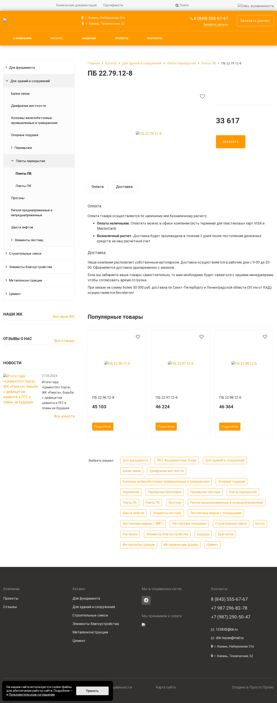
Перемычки (23, 148)
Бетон (260, 524)
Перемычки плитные (205, 492)
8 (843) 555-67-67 (211, 18)
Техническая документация (76, 5)
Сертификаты (113, 5)
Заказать (230, 142)
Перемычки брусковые (164, 492)
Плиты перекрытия (30, 161)
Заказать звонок (215, 24)
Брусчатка (226, 534)
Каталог (57, 38)
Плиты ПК (23, 186)
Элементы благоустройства (30, 267)
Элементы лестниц (28, 240)
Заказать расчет (255, 21)
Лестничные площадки (189, 524)
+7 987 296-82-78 (229, 608)
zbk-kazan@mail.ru (230, 638)
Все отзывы (64, 341)
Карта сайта (166, 687)
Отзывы (10, 607)
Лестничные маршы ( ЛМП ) (143, 524)
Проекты (121, 38)
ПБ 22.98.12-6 (230, 397)
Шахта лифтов (22, 227)
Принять (92, 691)
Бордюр (203, 534)
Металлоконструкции (25, 280)
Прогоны (17, 198)
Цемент (15, 294)
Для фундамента (22, 68)
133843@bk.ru (227, 629)
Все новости (64, 416)
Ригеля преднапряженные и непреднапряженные (31, 212)
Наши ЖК (89, 38)
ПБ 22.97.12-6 (167, 397)
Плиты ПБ (23, 174)
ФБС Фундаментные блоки (176, 460)
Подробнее (102, 426)
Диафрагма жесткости (28, 106)
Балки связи (20, 94)
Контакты (154, 38)
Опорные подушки (24, 135)
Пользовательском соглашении (32, 694)
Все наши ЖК (64, 316)
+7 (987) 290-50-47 (230, 617)
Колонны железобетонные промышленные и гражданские (34, 120)
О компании (22, 38)
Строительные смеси (25, 253)
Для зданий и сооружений (30, 81)
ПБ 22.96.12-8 (103, 397)
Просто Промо (262, 687)
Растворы (130, 534)
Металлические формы (181, 545)
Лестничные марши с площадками (216, 513)
